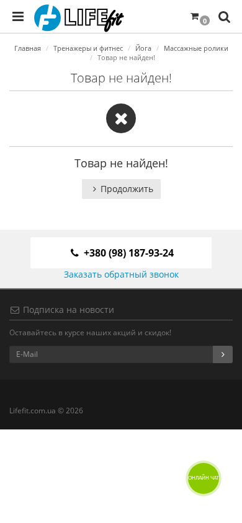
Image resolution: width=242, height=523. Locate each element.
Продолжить (127, 189)
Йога (143, 48)
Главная (27, 48)
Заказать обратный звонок (121, 274)
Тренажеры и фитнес (88, 48)
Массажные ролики (196, 48)
